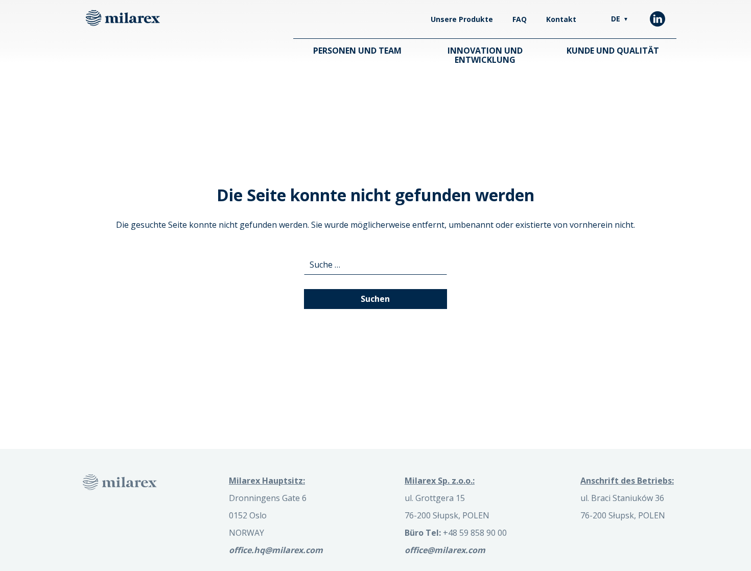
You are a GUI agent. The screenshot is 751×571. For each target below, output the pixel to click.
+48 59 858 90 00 (456, 532)
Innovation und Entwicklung (485, 55)
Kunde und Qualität (613, 50)
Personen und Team (357, 50)
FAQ (519, 19)
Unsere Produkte (462, 19)
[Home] (122, 18)
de (619, 18)
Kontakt (561, 19)
